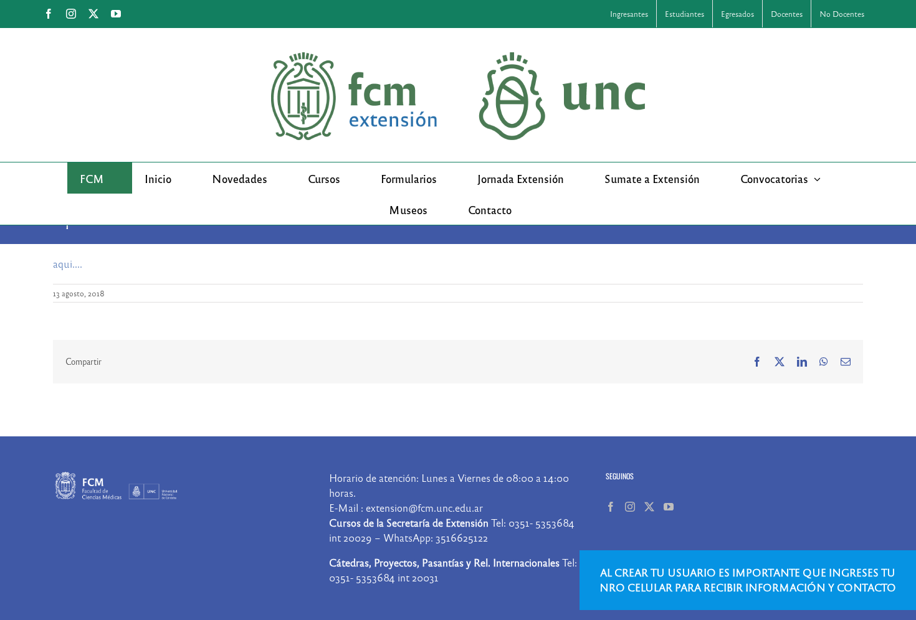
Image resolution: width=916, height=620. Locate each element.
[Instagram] (630, 507)
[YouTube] (669, 507)
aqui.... (67, 263)
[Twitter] (649, 507)
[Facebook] (611, 507)
